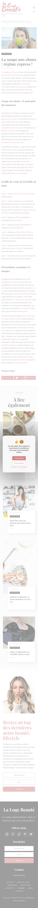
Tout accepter (19, 458)
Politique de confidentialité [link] (19, 467)
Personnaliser (19, 463)
